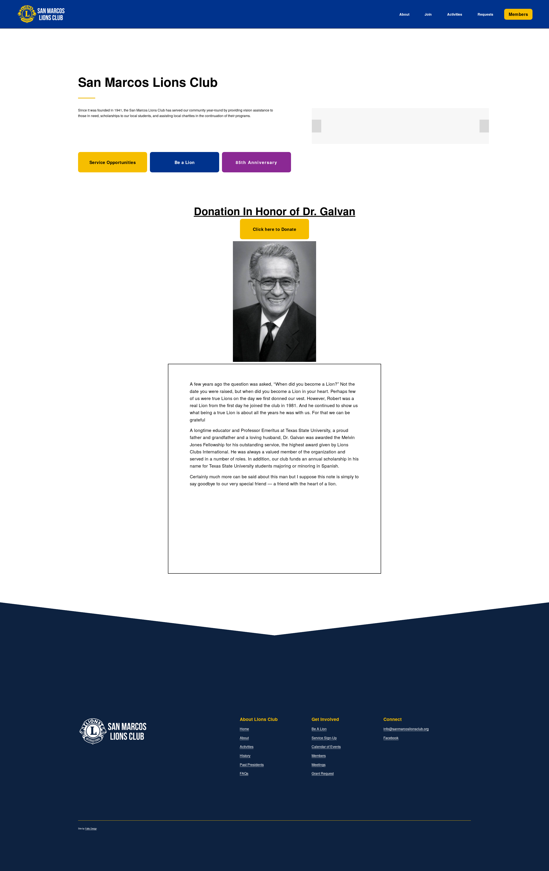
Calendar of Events (326, 746)
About (244, 737)
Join (428, 14)
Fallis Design (91, 828)
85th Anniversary (256, 162)
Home (244, 728)
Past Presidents (252, 764)
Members (518, 14)
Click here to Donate (274, 229)
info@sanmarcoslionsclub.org (406, 728)
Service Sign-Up (324, 737)
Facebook (390, 737)
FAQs (244, 773)
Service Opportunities (112, 162)
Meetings (319, 764)
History (245, 755)
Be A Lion (319, 728)
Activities (454, 14)
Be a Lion (185, 162)
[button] (316, 126)
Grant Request (323, 773)
